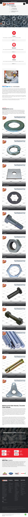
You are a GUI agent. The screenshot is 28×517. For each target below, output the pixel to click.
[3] (13, 26)
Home (9, 482)
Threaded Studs (17, 491)
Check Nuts (5, 281)
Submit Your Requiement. (14, 1)
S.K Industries (5, 88)
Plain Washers (5, 137)
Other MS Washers (17, 485)
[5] (15, 26)
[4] (14, 26)
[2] (12, 26)
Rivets (4, 305)
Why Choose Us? (11, 486)
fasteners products (4, 113)
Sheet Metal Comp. (6, 401)
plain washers (14, 462)
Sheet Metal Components (22, 89)
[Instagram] (15, 14)
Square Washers (7, 112)
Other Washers (6, 209)
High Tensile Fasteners (15, 89)
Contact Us (10, 492)
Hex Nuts (4, 257)
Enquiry (10, 491)
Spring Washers (6, 161)
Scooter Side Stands (4, 418)
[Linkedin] (18, 14)
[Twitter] (13, 14)
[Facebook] (11, 14)
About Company (11, 483)
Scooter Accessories (20, 418)
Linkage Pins (5, 377)
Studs (4, 329)
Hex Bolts (4, 233)
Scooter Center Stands (10, 418)
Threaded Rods (6, 353)
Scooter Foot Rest (15, 418)
